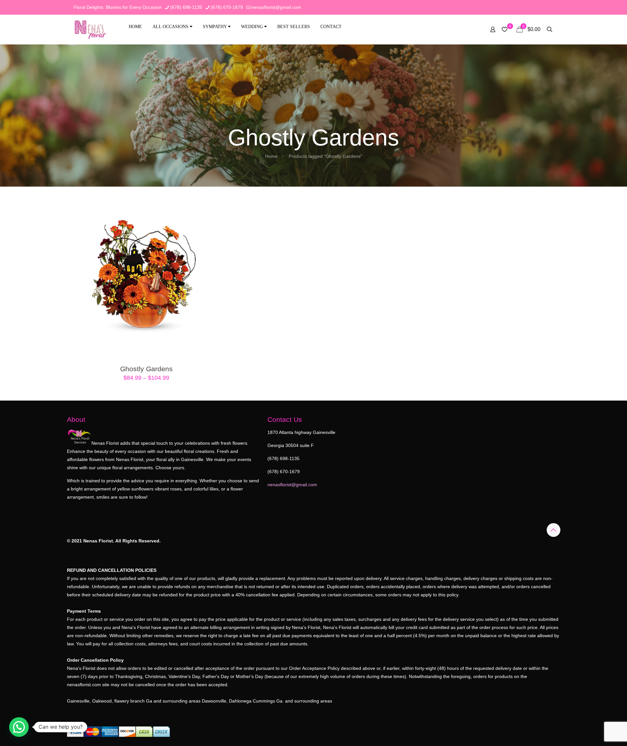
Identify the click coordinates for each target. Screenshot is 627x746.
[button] (19, 727)
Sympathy (215, 26)
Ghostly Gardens (146, 369)
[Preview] (215, 234)
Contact (331, 26)
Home (135, 26)
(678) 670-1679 (227, 7)
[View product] (215, 205)
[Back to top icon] (553, 530)
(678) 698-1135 (186, 7)
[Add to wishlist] (215, 219)
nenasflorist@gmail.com (276, 7)
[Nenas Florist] (90, 29)
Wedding (252, 26)
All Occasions (171, 26)
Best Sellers (293, 26)
